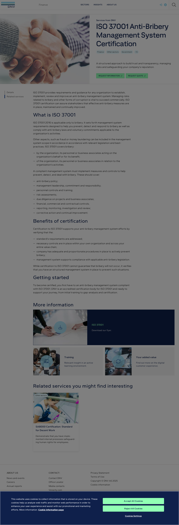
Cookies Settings (133, 516)
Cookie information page (51, 509)
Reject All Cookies (133, 508)
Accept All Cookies (133, 501)
